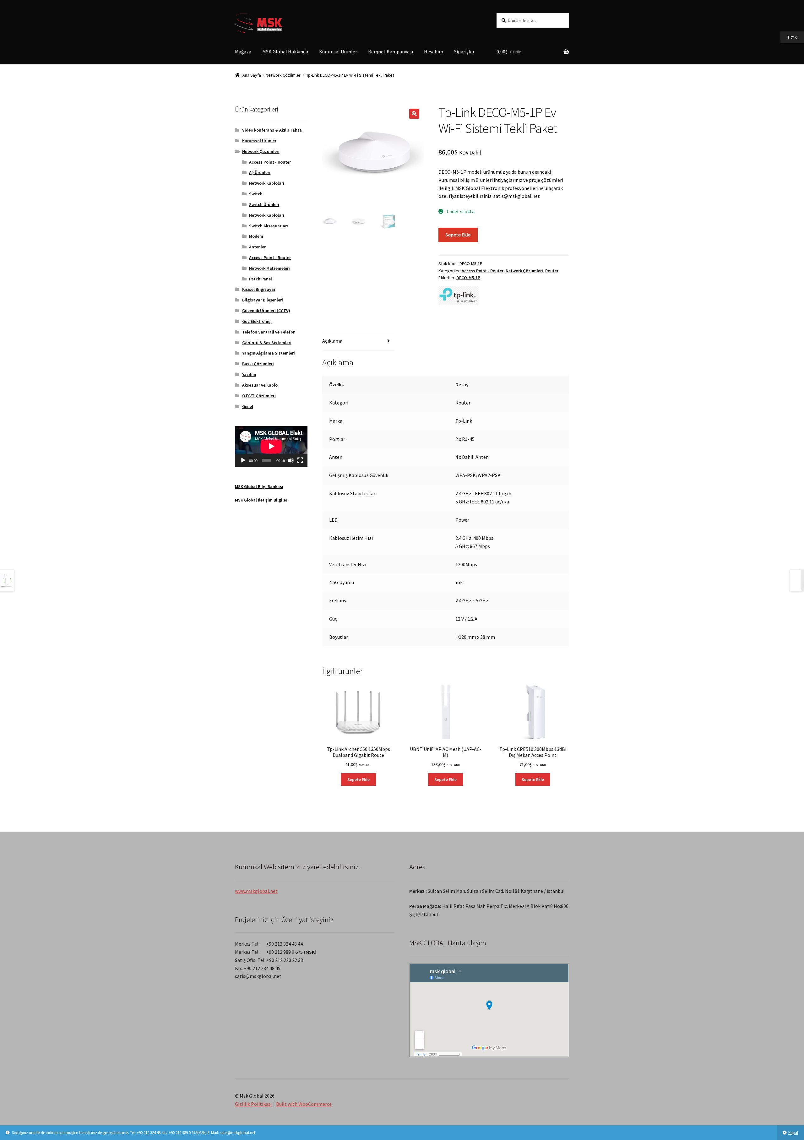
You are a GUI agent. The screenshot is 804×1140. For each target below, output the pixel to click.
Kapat (793, 1132)
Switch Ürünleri (264, 204)
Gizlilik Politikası (253, 1104)
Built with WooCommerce (304, 1104)
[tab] (358, 341)
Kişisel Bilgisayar (258, 289)
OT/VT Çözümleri (259, 396)
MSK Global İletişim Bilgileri (262, 500)
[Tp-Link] (458, 295)
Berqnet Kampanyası (390, 51)
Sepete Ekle (457, 234)
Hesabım (433, 51)
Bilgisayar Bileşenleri (262, 300)
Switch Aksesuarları (268, 226)
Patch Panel (260, 279)
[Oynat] (243, 460)
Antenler (257, 247)
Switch (256, 194)
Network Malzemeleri (269, 268)
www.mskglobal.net (256, 891)
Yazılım (249, 374)
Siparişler (464, 51)
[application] (271, 446)
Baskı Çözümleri (258, 363)
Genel (247, 406)
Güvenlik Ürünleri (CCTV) (266, 310)
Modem (256, 236)
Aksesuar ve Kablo (260, 385)
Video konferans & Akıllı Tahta (272, 130)
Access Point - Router (482, 271)
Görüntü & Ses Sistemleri (266, 342)
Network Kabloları (266, 183)
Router (551, 271)
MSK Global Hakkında (285, 51)
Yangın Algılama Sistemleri (268, 353)
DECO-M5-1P (468, 277)
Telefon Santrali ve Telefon (269, 332)
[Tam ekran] (300, 460)
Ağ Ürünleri (259, 172)
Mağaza (243, 51)
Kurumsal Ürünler (338, 51)
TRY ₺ (788, 37)
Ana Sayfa (251, 75)
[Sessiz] (291, 460)
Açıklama (332, 341)
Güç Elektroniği (257, 321)
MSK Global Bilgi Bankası (259, 486)
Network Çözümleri (284, 75)
